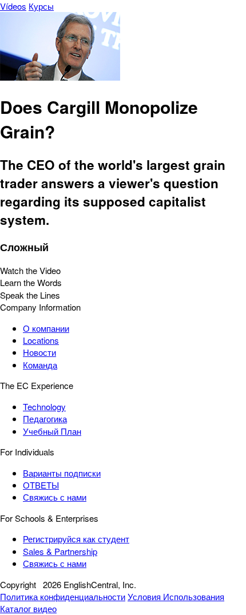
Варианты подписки (62, 473)
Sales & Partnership (60, 551)
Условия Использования (176, 596)
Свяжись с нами (54, 497)
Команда (40, 365)
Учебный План (52, 431)
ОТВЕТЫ (41, 485)
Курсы (41, 6)
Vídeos (13, 6)
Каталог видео (28, 608)
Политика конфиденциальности (62, 596)
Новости (39, 352)
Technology (44, 406)
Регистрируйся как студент (76, 539)
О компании (46, 328)
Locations (41, 340)
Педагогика (45, 418)
